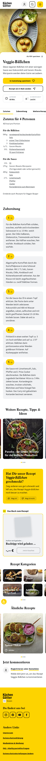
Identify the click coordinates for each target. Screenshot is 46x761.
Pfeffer (12, 181)
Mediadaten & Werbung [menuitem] (13, 743)
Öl (10, 163)
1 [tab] (21, 462)
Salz (11, 137)
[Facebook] (26, 715)
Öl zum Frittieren (16, 152)
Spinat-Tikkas (13, 645)
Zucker (12, 184)
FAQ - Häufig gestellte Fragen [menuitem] (16, 748)
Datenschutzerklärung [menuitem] (13, 738)
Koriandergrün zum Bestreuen (22, 187)
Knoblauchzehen (16, 143)
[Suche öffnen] (32, 4)
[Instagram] (6, 715)
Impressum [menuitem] (8, 733)
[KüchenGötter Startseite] (7, 4)
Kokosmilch (14, 172)
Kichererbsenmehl (17, 149)
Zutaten (6, 111)
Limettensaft (15, 178)
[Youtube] (20, 715)
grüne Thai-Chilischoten (19, 140)
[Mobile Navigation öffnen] (40, 4)
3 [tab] (24, 462)
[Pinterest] (13, 715)
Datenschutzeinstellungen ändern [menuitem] (18, 753)
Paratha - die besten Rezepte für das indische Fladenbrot (22, 453)
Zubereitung (21, 111)
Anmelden (34, 668)
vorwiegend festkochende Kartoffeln (24, 134)
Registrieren (17, 668)
